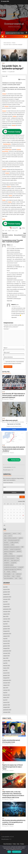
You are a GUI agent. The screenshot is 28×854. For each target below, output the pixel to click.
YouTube (14, 429)
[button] (14, 424)
